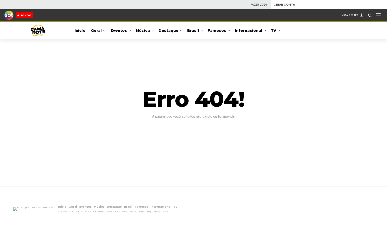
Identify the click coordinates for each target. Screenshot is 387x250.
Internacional (248, 30)
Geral (96, 30)
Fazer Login (259, 4)
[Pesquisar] (370, 15)
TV (273, 30)
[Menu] (378, 15)
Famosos (217, 30)
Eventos (118, 30)
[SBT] (8, 15)
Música (143, 30)
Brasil (193, 30)
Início (80, 30)
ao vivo (25, 15)
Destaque (168, 30)
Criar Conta (284, 4)
